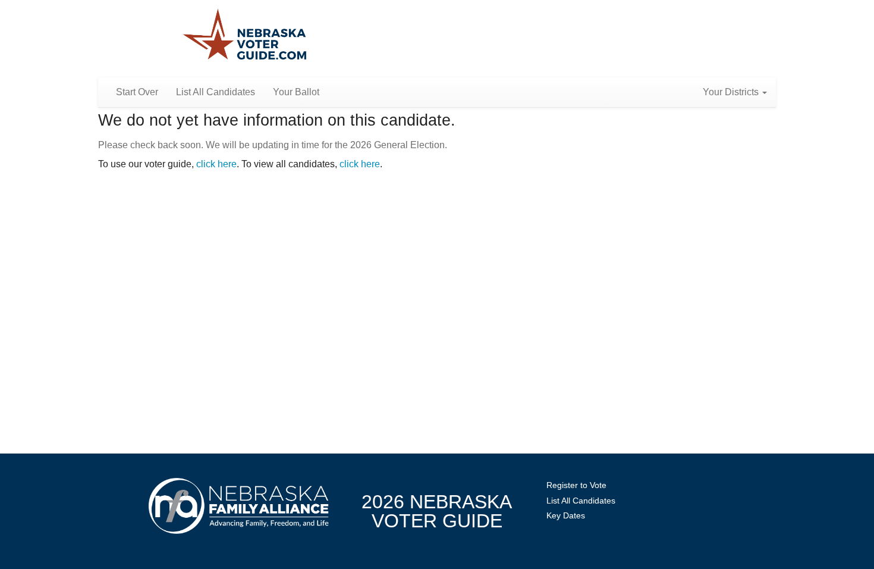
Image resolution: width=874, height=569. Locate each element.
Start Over (137, 92)
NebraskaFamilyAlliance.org (239, 505)
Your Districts (732, 92)
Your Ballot (296, 92)
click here (216, 164)
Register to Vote (576, 485)
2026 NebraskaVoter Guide (436, 511)
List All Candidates (215, 92)
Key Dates (565, 515)
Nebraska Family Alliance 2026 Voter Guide (245, 35)
